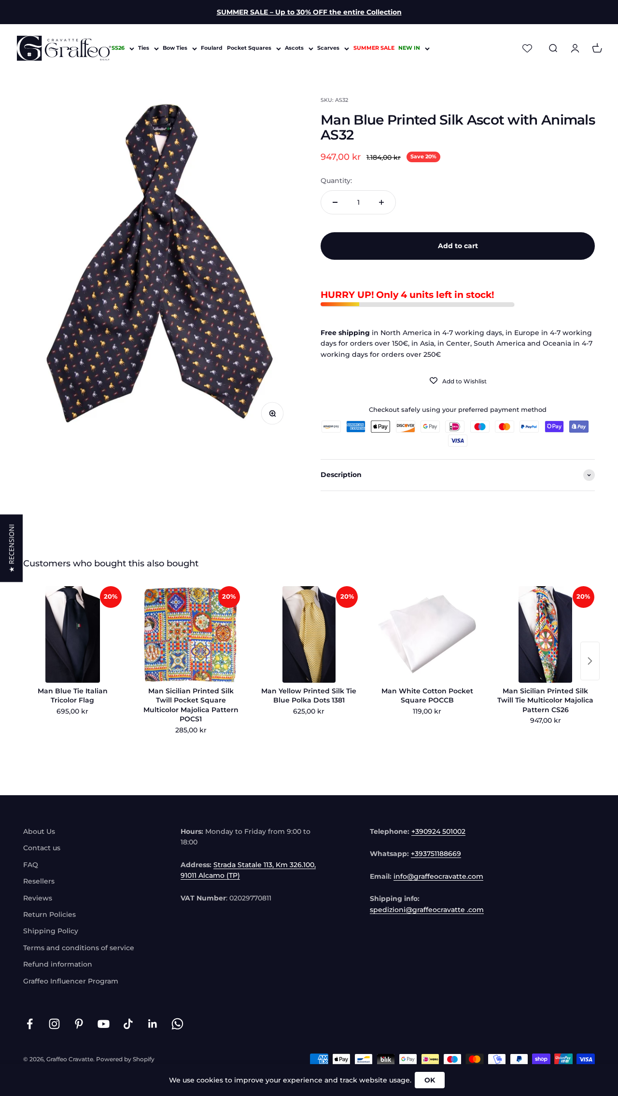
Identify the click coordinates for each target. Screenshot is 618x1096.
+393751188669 (436, 853)
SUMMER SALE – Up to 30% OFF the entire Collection (309, 12)
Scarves (328, 48)
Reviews (37, 898)
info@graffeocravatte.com (438, 876)
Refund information (57, 964)
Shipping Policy (50, 931)
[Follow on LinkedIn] (152, 1023)
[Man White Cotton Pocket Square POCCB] (427, 634)
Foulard (212, 48)
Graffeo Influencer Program (70, 981)
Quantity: (336, 180)
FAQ (30, 864)
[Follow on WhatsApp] (177, 1023)
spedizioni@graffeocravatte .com (427, 909)
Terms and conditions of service (78, 947)
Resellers (39, 881)
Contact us (41, 847)
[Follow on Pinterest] (78, 1023)
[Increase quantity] (381, 202)
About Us (39, 831)
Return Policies (49, 914)
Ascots (294, 48)
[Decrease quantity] (335, 202)
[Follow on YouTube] (103, 1023)
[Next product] (590, 661)
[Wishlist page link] (527, 48)
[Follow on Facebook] (29, 1023)
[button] (11, 548)
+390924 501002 (438, 831)
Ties (143, 48)
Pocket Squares (249, 48)
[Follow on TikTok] (128, 1023)
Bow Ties (175, 48)
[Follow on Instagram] (54, 1023)
